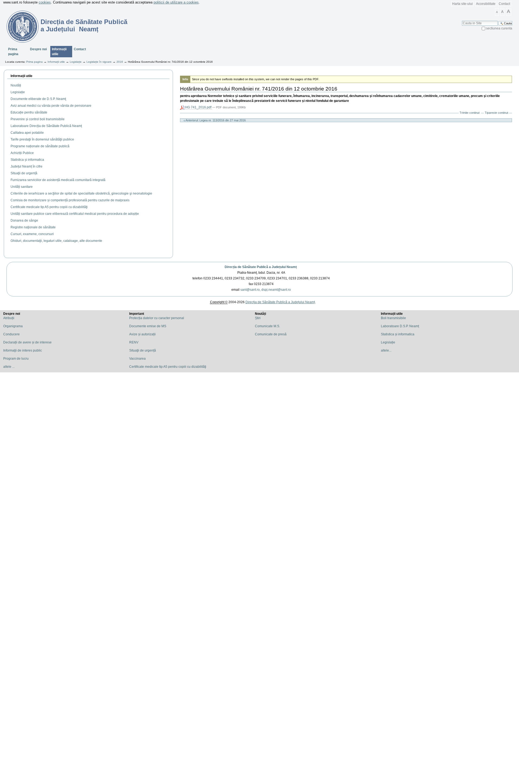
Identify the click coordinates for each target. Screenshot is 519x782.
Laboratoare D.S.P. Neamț (400, 326)
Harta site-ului (462, 4)
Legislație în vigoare (99, 61)
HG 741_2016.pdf (198, 107)
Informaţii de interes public (22, 350)
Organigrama (13, 326)
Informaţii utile (21, 76)
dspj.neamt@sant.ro (276, 290)
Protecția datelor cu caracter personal (156, 318)
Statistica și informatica (397, 334)
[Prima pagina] (19, 26)
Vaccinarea (137, 358)
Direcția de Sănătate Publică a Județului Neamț (261, 267)
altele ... (9, 367)
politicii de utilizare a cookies (176, 2)
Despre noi (38, 49)
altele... (386, 350)
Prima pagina (13, 51)
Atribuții (8, 318)
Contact (504, 4)
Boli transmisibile (393, 318)
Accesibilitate (485, 4)
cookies (45, 2)
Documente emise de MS (147, 326)
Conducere (11, 334)
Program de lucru (16, 358)
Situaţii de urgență (142, 350)
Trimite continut (470, 112)
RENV (133, 342)
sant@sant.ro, (250, 290)
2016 (120, 61)
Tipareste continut (496, 112)
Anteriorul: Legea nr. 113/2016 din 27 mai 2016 (215, 120)
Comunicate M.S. (267, 326)
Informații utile (59, 51)
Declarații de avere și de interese (27, 342)
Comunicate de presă (271, 334)
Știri (258, 318)
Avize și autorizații (142, 334)
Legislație (76, 61)
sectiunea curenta (499, 28)
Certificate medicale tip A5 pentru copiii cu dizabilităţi (167, 367)
